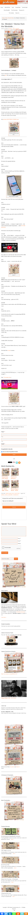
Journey (6, 494)
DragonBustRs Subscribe (7, 449)
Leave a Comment (16, 28)
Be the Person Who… (5, 864)
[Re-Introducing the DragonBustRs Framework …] (14, 831)
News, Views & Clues (16, 493)
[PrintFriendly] (17, 463)
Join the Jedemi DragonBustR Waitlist (10, 451)
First (2, 436)
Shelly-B (17, 766)
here (6, 75)
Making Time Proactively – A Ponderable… (10, 879)
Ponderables (10, 494)
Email (3, 443)
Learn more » (3, 617)
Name (3, 431)
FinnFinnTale (24, 7)
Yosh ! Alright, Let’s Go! (6, 850)
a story (9, 350)
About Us (17, 12)
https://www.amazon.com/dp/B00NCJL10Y (9, 673)
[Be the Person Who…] (14, 860)
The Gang (10, 28)
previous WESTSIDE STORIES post (11, 119)
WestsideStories (15, 494)
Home (2, 7)
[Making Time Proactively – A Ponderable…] (14, 874)
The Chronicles (14, 10)
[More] (19, 463)
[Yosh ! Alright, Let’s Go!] (14, 845)
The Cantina (11, 12)
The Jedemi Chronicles (20, 611)
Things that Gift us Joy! (6, 893)
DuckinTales (17, 7)
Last (2, 441)
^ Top (14, 910)
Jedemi (8, 2)
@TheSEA (2, 494)
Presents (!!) (21, 10)
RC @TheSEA (7, 10)
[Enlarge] (25, 681)
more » (12, 839)
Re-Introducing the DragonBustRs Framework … (11, 836)
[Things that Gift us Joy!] (14, 888)
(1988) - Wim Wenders (8, 698)
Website (19, 543)
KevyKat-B (12, 766)
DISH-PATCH (7, 7)
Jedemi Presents (9, 493)
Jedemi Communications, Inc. (15, 907)
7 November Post (7, 377)
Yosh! (13, 7)
